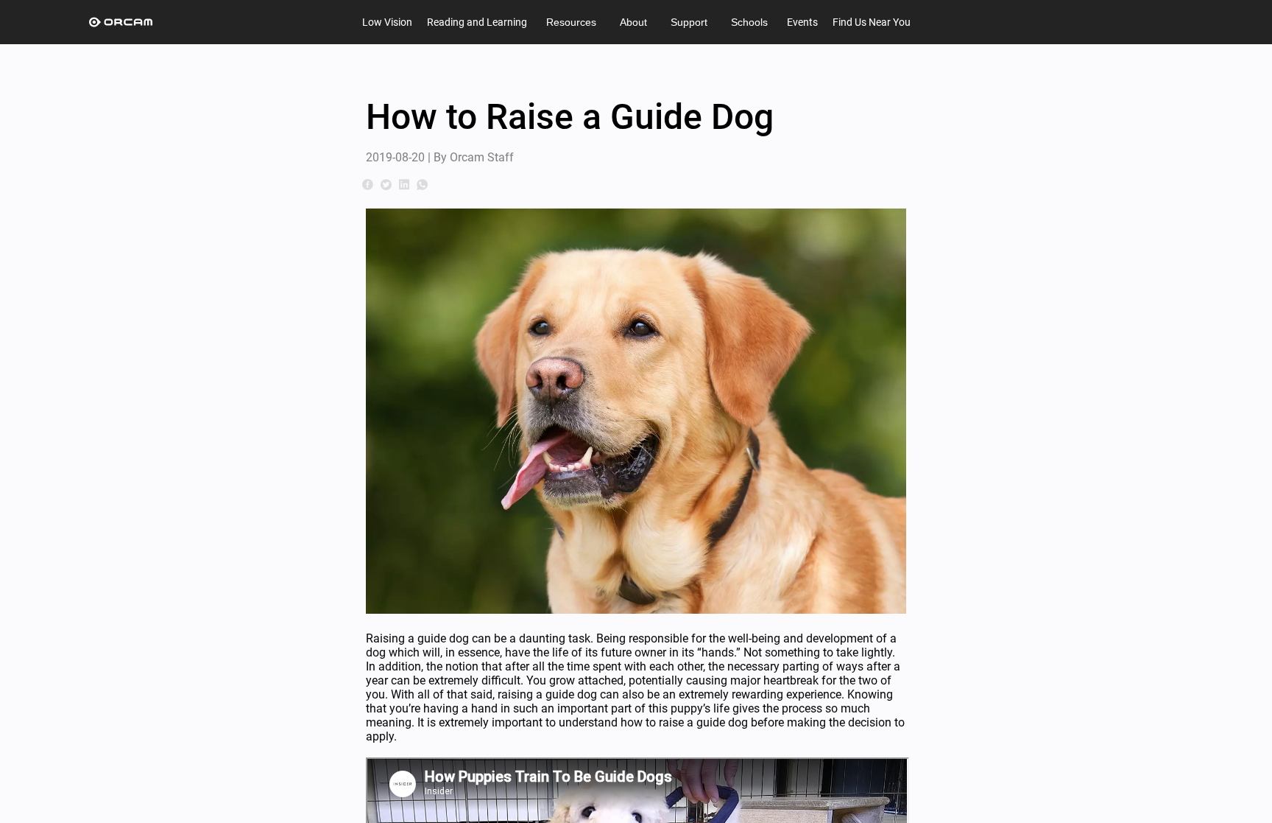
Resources (571, 22)
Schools (749, 22)
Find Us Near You (872, 22)
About (633, 22)
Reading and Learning (477, 22)
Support (689, 22)
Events (802, 22)
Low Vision (387, 22)
